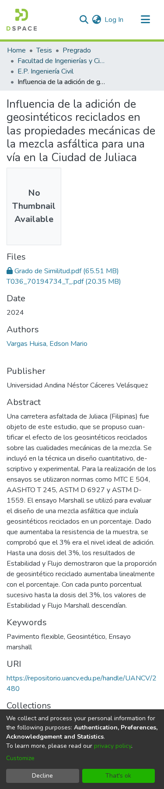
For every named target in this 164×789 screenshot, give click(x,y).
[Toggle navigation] (145, 19)
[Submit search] (83, 19)
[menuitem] (96, 19)
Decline (42, 775)
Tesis (44, 50)
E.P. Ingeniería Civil (45, 71)
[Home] (22, 20)
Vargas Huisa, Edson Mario (47, 344)
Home (16, 50)
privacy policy (112, 746)
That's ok (118, 775)
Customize (20, 758)
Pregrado (77, 50)
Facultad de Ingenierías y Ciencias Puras (61, 61)
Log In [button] (114, 20)
